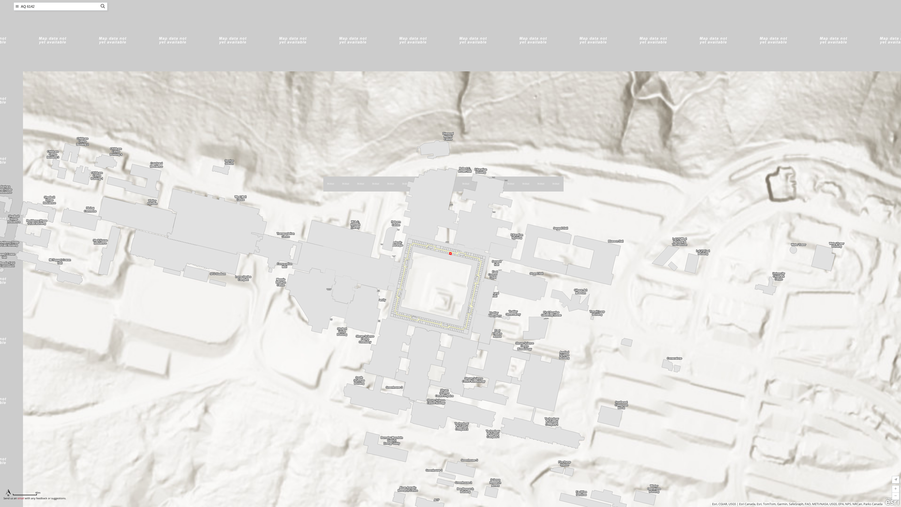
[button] (895, 489)
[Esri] (892, 501)
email (21, 498)
